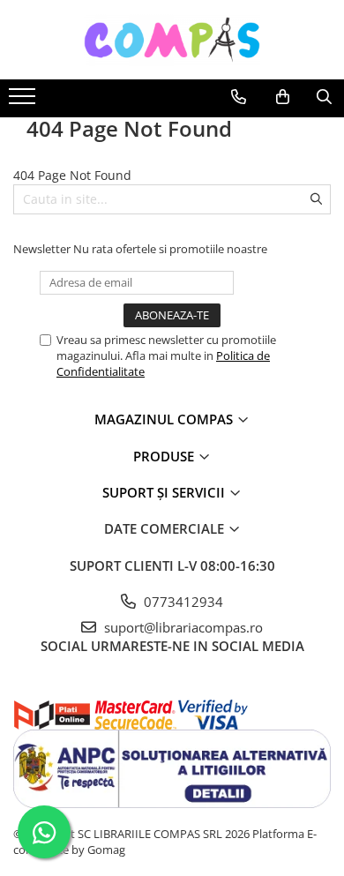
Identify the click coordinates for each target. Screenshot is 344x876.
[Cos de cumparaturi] (283, 97)
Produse (165, 456)
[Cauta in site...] (324, 97)
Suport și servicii (165, 492)
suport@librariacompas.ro (182, 627)
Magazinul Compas (165, 419)
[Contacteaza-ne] (238, 97)
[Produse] (24, 101)
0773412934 (181, 601)
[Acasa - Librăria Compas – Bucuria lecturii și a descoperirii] (172, 39)
